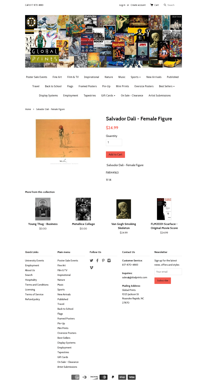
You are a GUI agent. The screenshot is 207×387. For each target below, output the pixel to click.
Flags (70, 86)
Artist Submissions (160, 95)
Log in (122, 5)
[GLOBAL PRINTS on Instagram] (109, 261)
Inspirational (91, 77)
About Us (30, 270)
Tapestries (90, 95)
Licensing (30, 289)
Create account (138, 5)
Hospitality (31, 279)
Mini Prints (122, 86)
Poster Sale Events (36, 77)
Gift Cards (107, 95)
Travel (35, 86)
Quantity (111, 136)
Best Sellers (166, 86)
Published (173, 77)
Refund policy (32, 299)
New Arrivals (153, 77)
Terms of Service (34, 294)
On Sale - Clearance (132, 95)
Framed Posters (88, 86)
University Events (34, 260)
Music (121, 77)
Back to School (53, 86)
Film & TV (73, 77)
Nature (109, 77)
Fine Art (57, 77)
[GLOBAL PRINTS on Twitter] (91, 261)
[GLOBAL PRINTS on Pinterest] (103, 261)
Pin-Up (106, 86)
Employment (70, 95)
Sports (135, 77)
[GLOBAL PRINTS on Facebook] (97, 261)
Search (29, 274)
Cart (156, 5)
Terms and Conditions (37, 284)
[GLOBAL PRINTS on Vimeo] (91, 268)
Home (28, 109)
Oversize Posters (143, 86)
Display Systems (48, 95)
